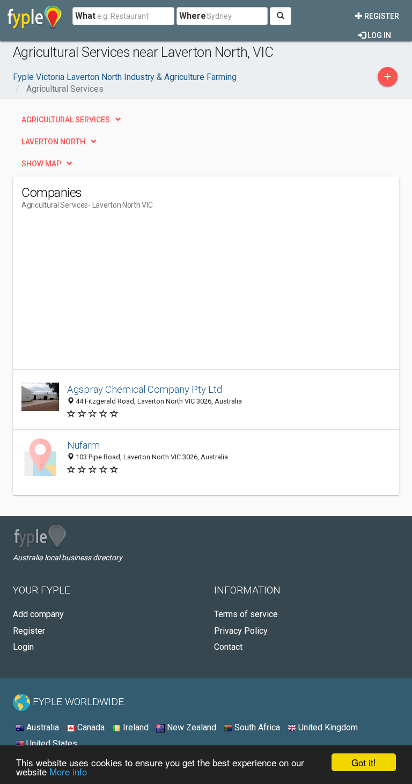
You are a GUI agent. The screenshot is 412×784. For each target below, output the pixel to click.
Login (23, 647)
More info (68, 771)
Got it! (363, 762)
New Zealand (190, 727)
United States (50, 743)
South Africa (256, 727)
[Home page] (34, 16)
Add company (38, 614)
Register (381, 16)
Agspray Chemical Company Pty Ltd (144, 389)
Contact (228, 647)
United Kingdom (327, 727)
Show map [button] (41, 163)
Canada (90, 727)
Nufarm (83, 445)
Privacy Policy (241, 631)
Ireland (135, 727)
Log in (378, 35)
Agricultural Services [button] (65, 119)
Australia (41, 727)
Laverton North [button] (53, 141)
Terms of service (246, 614)
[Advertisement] (111, 294)
